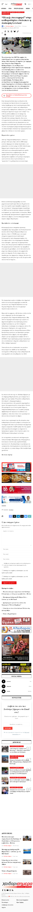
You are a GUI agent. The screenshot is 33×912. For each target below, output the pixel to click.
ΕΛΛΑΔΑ (12, 767)
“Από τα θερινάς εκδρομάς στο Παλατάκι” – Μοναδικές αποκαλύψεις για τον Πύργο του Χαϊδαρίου (20, 750)
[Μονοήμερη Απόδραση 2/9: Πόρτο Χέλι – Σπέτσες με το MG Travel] (27, 851)
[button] (3, 4)
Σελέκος (11, 510)
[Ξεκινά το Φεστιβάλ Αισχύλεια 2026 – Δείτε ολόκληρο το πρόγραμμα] (5, 780)
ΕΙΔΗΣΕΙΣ (13, 12)
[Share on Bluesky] (14, 31)
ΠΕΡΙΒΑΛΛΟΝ (20, 12)
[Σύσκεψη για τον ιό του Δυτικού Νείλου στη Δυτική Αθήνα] (27, 861)
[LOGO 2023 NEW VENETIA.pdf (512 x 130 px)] (16, 489)
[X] (5, 890)
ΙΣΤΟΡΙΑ (12, 746)
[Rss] (12, 890)
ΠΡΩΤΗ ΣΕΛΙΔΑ (5, 14)
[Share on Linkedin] (18, 516)
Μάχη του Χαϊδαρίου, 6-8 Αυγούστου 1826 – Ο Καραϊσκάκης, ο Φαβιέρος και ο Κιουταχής (20, 761)
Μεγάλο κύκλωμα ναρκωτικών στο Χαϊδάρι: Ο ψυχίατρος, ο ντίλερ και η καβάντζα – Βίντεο (11, 840)
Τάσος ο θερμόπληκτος (10, 614)
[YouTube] (7, 890)
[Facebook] (16, 681)
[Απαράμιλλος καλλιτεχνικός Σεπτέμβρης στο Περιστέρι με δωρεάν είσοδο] (5, 790)
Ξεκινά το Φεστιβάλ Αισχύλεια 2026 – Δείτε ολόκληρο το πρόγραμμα (20, 780)
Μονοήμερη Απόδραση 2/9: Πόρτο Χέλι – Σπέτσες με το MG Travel (11, 851)
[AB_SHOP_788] (16, 467)
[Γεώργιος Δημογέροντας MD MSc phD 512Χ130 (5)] (16, 499)
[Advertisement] (16, 181)
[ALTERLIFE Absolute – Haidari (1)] (16, 667)
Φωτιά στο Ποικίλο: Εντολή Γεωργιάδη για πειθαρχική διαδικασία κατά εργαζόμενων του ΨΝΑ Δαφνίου (20, 771)
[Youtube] (16, 691)
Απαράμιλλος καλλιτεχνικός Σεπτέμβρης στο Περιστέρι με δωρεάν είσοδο (20, 791)
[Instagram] (16, 686)
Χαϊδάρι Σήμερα (10, 26)
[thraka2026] (16, 621)
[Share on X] (8, 31)
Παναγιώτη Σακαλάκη (25, 896)
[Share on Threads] (11, 31)
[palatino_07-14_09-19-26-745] (16, 478)
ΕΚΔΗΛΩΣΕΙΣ (13, 787)
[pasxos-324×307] (15, 647)
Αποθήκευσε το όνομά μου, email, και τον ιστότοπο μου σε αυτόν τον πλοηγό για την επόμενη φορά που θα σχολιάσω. (17, 565)
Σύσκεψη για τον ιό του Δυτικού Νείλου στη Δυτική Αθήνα (11, 862)
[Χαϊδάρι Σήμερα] (16, 4)
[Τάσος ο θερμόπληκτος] (27, 872)
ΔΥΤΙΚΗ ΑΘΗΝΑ (6, 12)
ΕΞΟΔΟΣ (20, 787)
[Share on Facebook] (5, 31)
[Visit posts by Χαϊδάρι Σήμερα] (2, 26)
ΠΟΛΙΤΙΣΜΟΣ (13, 777)
